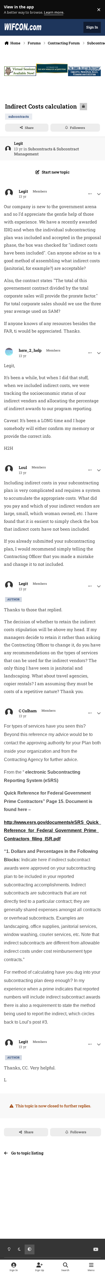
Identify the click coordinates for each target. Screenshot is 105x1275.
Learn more (11, 9)
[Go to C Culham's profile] (9, 712)
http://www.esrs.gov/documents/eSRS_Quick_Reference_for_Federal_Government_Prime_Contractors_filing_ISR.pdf (52, 830)
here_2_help (30, 350)
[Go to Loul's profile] (9, 469)
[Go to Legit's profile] (8, 149)
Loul (23, 467)
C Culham (28, 710)
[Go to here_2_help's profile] (9, 352)
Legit (18, 143)
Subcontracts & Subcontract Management (46, 151)
